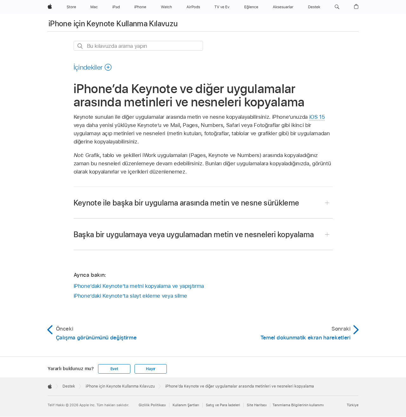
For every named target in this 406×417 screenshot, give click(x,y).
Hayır (150, 369)
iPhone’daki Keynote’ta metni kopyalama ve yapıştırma (139, 286)
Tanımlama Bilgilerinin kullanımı (298, 405)
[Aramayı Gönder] (80, 46)
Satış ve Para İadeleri (223, 405)
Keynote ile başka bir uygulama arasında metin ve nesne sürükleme (186, 202)
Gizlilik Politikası (152, 405)
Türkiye (352, 405)
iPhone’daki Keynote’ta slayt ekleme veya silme (130, 296)
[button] (337, 7)
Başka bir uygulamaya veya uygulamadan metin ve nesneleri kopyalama (194, 234)
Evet (114, 369)
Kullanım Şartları (186, 405)
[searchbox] (138, 46)
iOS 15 (317, 117)
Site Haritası (257, 405)
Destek (68, 386)
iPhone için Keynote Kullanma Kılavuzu (113, 23)
